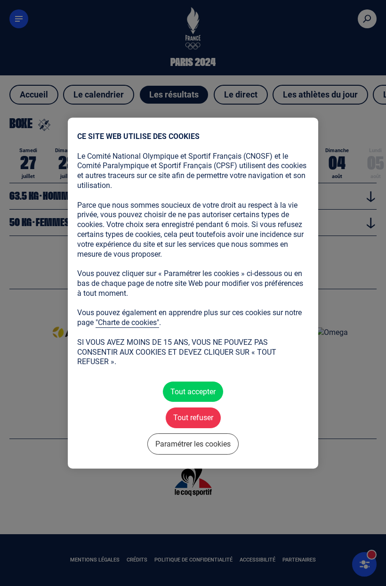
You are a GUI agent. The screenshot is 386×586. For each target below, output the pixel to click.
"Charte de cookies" (127, 322)
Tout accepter (193, 391)
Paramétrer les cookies (193, 443)
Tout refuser (193, 417)
